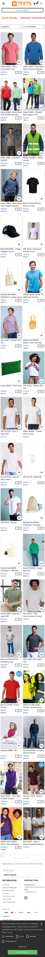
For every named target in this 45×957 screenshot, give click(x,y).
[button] (34, 3)
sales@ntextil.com (30, 892)
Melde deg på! (10, 875)
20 (42, 855)
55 (26, 858)
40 (18, 858)
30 (14, 858)
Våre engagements (9, 902)
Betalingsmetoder (8, 890)
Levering (5, 893)
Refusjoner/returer (8, 896)
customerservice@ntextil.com (34, 887)
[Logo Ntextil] (22, 4)
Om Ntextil (6, 885)
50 (22, 858)
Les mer (9, 932)
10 (38, 855)
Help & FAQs (6, 899)
